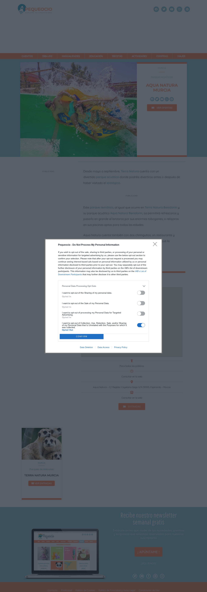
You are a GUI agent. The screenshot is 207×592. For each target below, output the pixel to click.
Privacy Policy (120, 347)
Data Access (103, 347)
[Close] (156, 245)
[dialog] (103, 296)
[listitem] (103, 286)
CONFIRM (81, 336)
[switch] (141, 293)
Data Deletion (86, 347)
